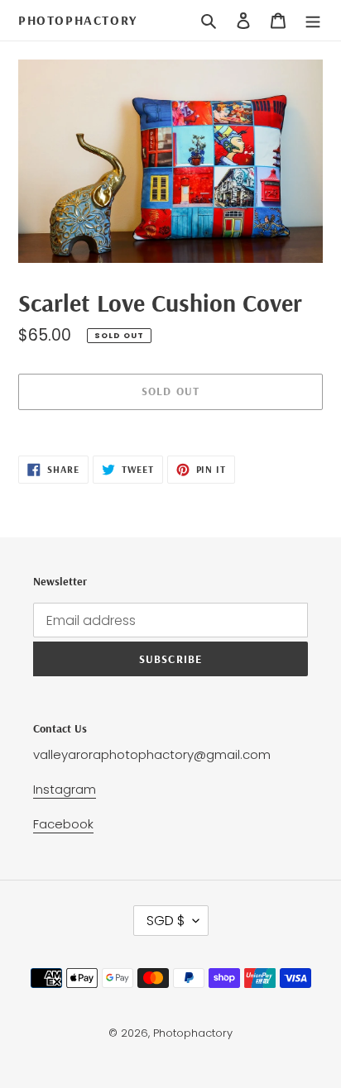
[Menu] (312, 20)
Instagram (64, 789)
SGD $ (165, 920)
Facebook (63, 824)
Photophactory (77, 20)
